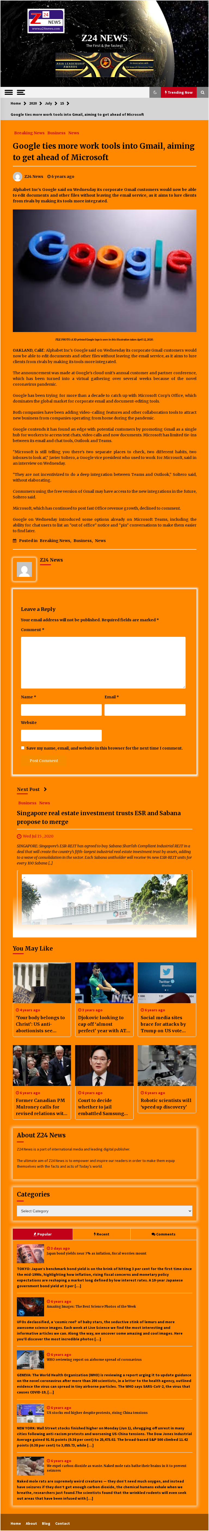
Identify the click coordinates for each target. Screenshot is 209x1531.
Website (29, 722)
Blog (46, 1523)
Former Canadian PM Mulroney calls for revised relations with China (41, 1107)
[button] (155, 92)
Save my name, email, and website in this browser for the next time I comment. (104, 748)
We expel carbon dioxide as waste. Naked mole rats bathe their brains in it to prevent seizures (116, 1468)
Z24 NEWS (104, 38)
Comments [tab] (166, 1234)
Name (28, 697)
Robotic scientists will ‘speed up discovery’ (166, 1104)
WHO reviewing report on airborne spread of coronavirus (94, 1360)
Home (16, 1523)
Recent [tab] (103, 1234)
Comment (32, 629)
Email (111, 697)
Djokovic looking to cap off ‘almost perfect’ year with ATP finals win (103, 1024)
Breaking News (29, 132)
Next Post (28, 789)
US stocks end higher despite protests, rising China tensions (97, 1413)
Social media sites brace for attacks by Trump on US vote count (163, 1024)
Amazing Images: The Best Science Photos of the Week (91, 1306)
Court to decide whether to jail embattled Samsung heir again (101, 1107)
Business (56, 132)
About (31, 1523)
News (73, 132)
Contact (62, 1523)
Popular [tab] (44, 1234)
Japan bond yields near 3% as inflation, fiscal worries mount (96, 1253)
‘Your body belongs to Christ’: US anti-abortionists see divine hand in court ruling (40, 1024)
